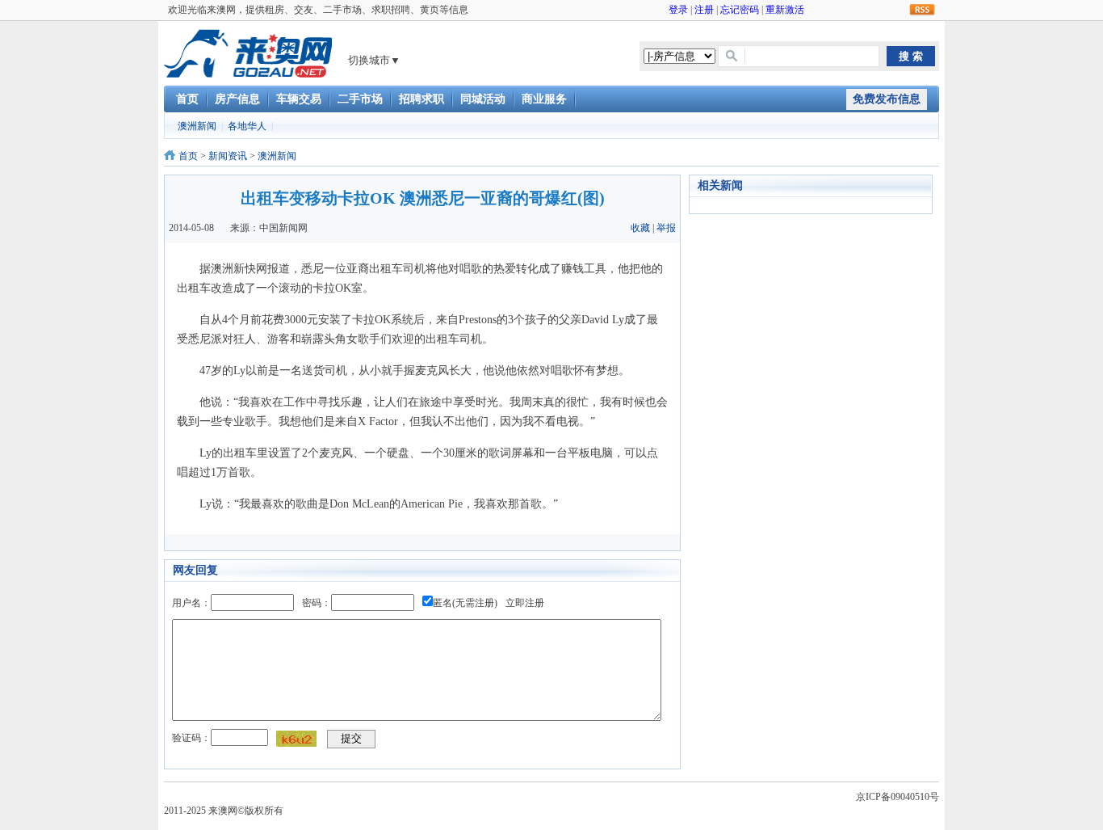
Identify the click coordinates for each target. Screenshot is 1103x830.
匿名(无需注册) (465, 603)
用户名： (191, 603)
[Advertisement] (810, 464)
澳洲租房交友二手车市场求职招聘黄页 (248, 53)
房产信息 (237, 99)
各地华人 (247, 126)
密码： (316, 603)
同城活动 (482, 99)
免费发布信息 (887, 99)
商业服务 (544, 99)
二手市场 (360, 99)
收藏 (640, 228)
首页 (187, 99)
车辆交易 (298, 99)
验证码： (191, 738)
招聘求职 (421, 99)
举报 (666, 228)
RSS (922, 10)
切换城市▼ (374, 60)
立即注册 (524, 603)
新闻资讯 (227, 156)
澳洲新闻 (197, 126)
